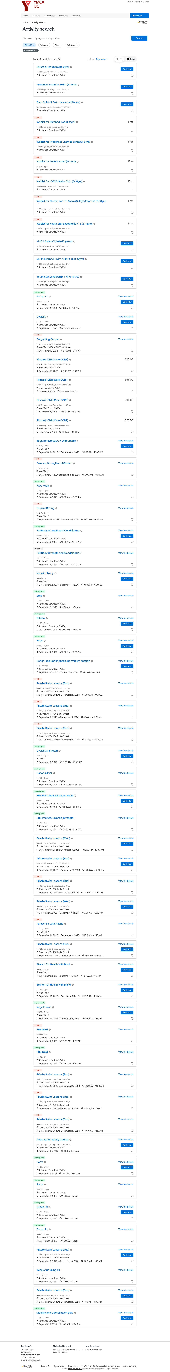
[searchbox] (76, 38)
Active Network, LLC (75, 1369)
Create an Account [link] (142, 2)
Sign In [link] (130, 2)
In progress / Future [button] (30, 50)
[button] (119, 59)
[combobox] (103, 59)
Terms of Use (115, 1366)
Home (25, 22)
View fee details (125, 296)
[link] (53, 66)
